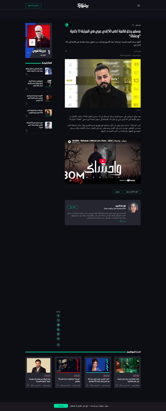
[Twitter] (58, 320)
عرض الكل (123, 221)
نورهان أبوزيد (135, 385)
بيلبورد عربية (46, 385)
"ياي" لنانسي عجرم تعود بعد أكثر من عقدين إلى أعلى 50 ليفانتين (99, 380)
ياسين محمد (106, 385)
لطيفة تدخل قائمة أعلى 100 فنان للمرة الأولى (35, 111)
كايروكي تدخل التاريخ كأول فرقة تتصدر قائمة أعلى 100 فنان (35, 83)
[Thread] (58, 334)
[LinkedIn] (58, 329)
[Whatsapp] (58, 325)
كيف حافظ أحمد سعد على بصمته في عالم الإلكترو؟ (128, 380)
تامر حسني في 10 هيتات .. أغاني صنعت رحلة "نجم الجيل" (34, 125)
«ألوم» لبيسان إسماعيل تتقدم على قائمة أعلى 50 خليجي (35, 98)
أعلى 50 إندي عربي (132, 192)
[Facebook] (58, 316)
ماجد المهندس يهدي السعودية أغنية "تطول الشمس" (39, 380)
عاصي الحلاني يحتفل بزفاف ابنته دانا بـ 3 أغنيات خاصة (34, 70)
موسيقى (138, 25)
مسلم (117, 192)
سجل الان (61, 406)
